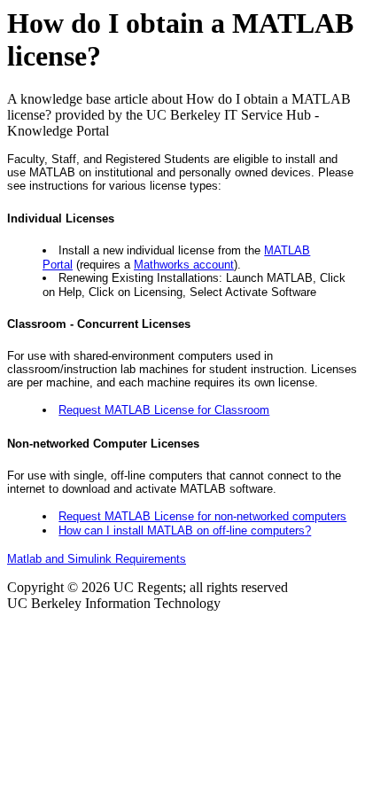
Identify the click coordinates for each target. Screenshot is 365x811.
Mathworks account (184, 264)
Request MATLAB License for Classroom (163, 410)
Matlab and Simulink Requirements (96, 558)
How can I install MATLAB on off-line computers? (184, 530)
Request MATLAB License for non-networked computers (202, 516)
